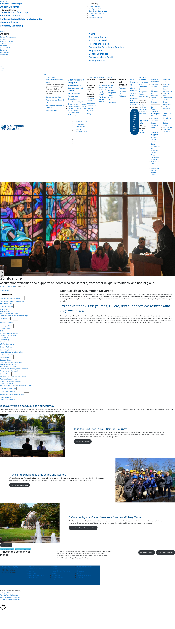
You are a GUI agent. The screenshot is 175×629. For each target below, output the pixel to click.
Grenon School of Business (77, 104)
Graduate (3, 39)
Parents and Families (100, 43)
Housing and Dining (6, 326)
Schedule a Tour (81, 121)
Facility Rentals (97, 60)
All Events (122, 96)
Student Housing (5, 329)
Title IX (54, 580)
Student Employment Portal (155, 125)
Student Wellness (155, 80)
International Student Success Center (13, 377)
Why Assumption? (52, 110)
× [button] (2, 613)
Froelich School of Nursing (77, 106)
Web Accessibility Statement (10, 597)
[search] (45, 74)
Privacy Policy (5, 593)
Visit (1, 66)
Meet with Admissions (165, 552)
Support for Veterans (7, 399)
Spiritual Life (167, 127)
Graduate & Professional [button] (95, 77)
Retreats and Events (83, 441)
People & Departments (84, 567)
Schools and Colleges (75, 102)
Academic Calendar (10, 15)
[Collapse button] (22, 298)
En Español (4, 54)
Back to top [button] (6, 545)
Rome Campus (73, 96)
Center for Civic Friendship (14, 12)
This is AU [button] (3, 1)
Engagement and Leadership (143, 85)
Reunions (122, 88)
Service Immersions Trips (8, 364)
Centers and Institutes (96, 13)
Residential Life (5, 318)
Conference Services (84, 575)
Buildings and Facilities (8, 335)
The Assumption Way (54, 81)
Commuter (3, 50)
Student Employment (7, 383)
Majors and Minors (74, 85)
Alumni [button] (110, 77)
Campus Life (10, 286)
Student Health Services (154, 100)
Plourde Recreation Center (9, 313)
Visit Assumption (25, 549)
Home (2, 286)
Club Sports (4, 309)
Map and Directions (95, 17)
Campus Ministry (6, 360)
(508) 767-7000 (9, 566)
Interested (3, 46)
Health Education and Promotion (11, 352)
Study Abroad (72, 99)
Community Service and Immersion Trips (14, 316)
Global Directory (94, 7)
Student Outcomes (9, 6)
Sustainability (4, 340)
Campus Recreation (142, 102)
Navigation (7, 294)
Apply (2, 68)
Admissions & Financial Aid (36, 575)
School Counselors (98, 53)
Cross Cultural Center (165, 123)
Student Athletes (5, 48)
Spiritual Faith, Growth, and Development (14, 369)
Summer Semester (74, 93)
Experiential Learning (53, 97)
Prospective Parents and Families (106, 47)
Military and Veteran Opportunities (12, 394)
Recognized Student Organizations (12, 301)
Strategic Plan (56, 575)
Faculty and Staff (95, 9)
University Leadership (12, 25)
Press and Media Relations (102, 57)
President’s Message (11, 3)
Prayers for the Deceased (9, 371)
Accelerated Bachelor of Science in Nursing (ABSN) (103, 90)
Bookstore (80, 573)
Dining (2, 331)
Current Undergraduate (8, 37)
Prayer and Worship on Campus (11, 362)
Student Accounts (33, 577)
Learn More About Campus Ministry (83, 528)
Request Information (7, 549)
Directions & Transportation (36, 569)
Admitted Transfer (6, 43)
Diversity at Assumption (8, 388)
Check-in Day (4, 337)
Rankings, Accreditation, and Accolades (21, 19)
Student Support (154, 133)
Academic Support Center (154, 140)
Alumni (92, 33)
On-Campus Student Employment (155, 111)
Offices (91, 15)
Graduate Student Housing (9, 333)
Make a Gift (134, 121)
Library (79, 569)
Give (1, 71)
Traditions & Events (6, 303)
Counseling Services (7, 350)
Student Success (57, 577)
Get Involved (134, 82)
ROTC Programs (5, 397)
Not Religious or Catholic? (9, 366)
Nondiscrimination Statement (10, 599)
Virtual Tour (31, 571)
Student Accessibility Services (155, 157)
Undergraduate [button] (51, 77)
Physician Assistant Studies (102, 99)
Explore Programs (146, 552)
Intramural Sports (6, 311)
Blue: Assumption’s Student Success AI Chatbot (16, 385)
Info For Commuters (7, 344)
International (4, 52)
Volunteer (135, 108)
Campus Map (31, 573)
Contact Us (30, 567)
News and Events (9, 22)
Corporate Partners (99, 37)
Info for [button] (2, 31)
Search (4, 623)
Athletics (142, 79)
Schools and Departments (98, 11)
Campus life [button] (143, 77)
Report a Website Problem (9, 595)
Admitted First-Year (6, 41)
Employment (95, 50)
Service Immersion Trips (19, 485)
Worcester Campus (6, 322)
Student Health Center (7, 354)
